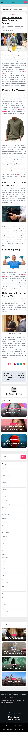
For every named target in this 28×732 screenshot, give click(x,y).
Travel (3, 600)
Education (4, 511)
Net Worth (4, 572)
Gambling (4, 536)
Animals (4, 468)
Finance (4, 529)
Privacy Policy (18, 725)
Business (4, 482)
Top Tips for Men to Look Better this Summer (12, 20)
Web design (5, 611)
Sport (3, 586)
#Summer (12, 30)
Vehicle (3, 608)
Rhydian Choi (9, 429)
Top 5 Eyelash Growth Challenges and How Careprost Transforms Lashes (14, 428)
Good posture (13, 301)
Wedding (4, 615)
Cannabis (4, 489)
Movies (3, 565)
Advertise (17, 729)
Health (18, 408)
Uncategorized (6, 604)
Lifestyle (4, 554)
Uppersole (19, 174)
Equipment (4, 518)
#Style (7, 30)
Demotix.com (14, 717)
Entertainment (5, 514)
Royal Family (5, 582)
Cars (3, 493)
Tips (3, 593)
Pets (3, 579)
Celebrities (4, 496)
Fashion (4, 525)
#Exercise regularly (8, 29)
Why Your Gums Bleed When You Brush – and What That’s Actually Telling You (14, 653)
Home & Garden (6, 547)
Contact (23, 729)
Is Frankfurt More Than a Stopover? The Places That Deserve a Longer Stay (14, 683)
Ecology (4, 507)
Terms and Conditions (8, 729)
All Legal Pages (10, 725)
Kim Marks (8, 445)
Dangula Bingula (10, 26)
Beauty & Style (14, 14)
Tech (3, 590)
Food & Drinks (5, 532)
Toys (3, 597)
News (3, 575)
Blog (3, 478)
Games (3, 539)
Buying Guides (5, 486)
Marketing (4, 561)
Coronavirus (5, 500)
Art (2, 471)
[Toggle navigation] (2, 2)
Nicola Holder (9, 414)
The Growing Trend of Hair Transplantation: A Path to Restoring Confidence (14, 412)
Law (3, 550)
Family (3, 522)
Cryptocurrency (6, 504)
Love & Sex (4, 557)
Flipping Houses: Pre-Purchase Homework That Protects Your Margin (14, 639)
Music (3, 568)
